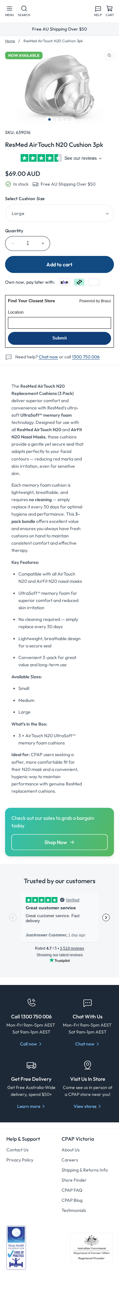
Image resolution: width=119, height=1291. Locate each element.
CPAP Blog (72, 1200)
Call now (28, 1044)
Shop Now (55, 842)
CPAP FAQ (72, 1190)
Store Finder (74, 1180)
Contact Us (17, 1150)
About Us (71, 1150)
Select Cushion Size (25, 198)
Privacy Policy (19, 1160)
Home (10, 40)
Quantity (14, 231)
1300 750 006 (86, 357)
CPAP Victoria (36, 1285)
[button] (9, 11)
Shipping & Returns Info (85, 1170)
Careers (70, 1160)
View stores (85, 1106)
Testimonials (74, 1210)
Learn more (28, 1106)
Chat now (48, 357)
